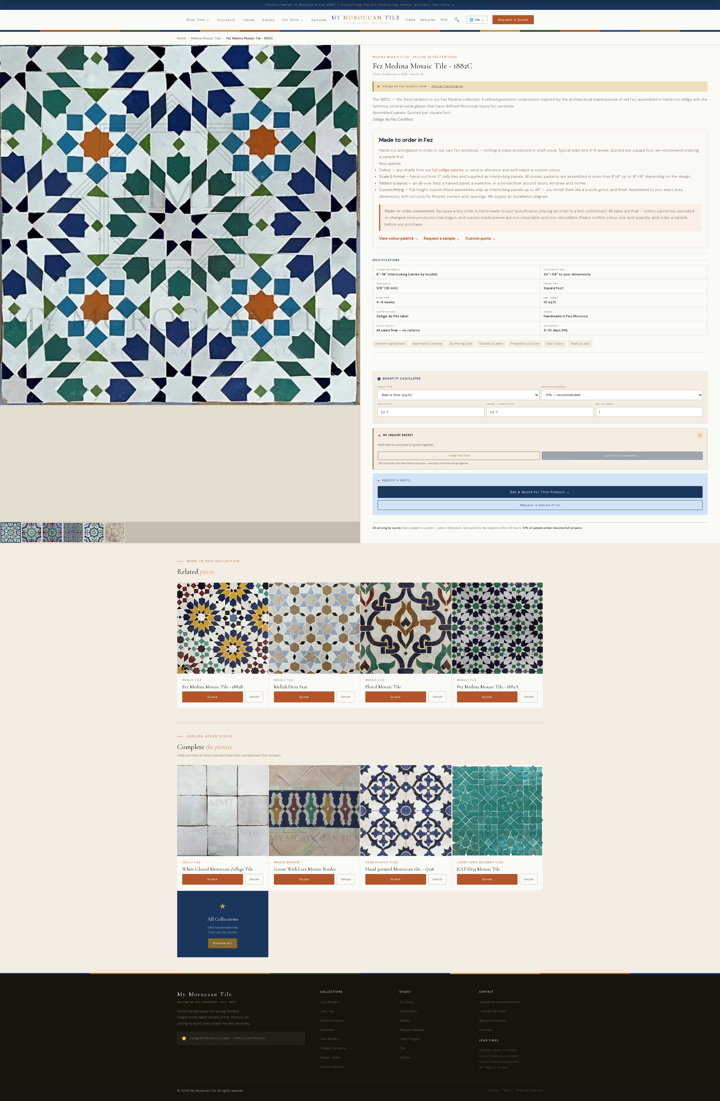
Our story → (444, 4)
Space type (385, 386)
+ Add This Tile (459, 455)
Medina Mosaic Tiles (206, 38)
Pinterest (485, 1030)
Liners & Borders (332, 1066)
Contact (405, 1057)
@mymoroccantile (492, 1020)
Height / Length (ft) (500, 404)
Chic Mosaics (329, 1039)
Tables (249, 20)
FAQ (444, 20)
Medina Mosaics (332, 1020)
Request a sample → (442, 238)
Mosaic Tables (330, 1057)
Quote (212, 697)
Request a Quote (513, 20)
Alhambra (327, 1030)
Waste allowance (554, 386)
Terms (507, 1090)
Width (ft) (384, 404)
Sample (254, 696)
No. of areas (605, 404)
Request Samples (412, 1030)
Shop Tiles (198, 19)
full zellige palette (448, 170)
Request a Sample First (540, 505)
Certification (408, 1011)
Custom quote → (480, 238)
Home (181, 38)
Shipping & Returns (529, 1090)
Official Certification (447, 86)
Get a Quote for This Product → (540, 492)
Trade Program (410, 1039)
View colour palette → (398, 238)
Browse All (222, 943)
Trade (410, 20)
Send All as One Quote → (622, 455)
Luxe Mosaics (329, 1002)
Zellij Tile (327, 1011)
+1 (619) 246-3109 (492, 1011)
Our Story (293, 19)
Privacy (493, 1090)
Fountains (226, 20)
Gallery (268, 20)
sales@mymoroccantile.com (499, 1002)
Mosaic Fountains (333, 1048)
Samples (319, 20)
